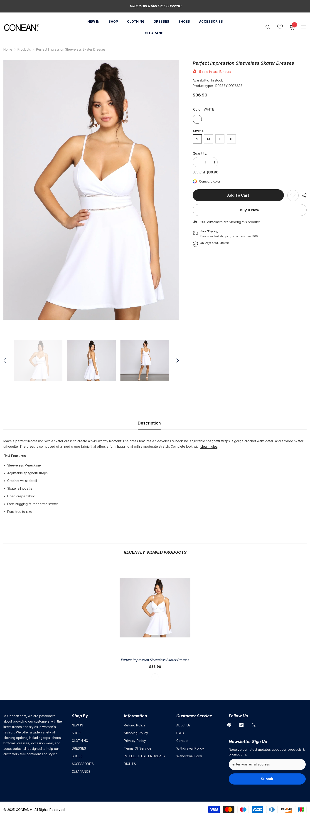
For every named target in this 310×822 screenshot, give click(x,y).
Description (149, 423)
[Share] (303, 195)
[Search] (268, 27)
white (155, 677)
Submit (267, 779)
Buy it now (249, 210)
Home (7, 49)
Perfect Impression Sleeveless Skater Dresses (155, 660)
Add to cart (238, 195)
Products (24, 49)
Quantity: (200, 153)
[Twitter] (253, 724)
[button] (4, 360)
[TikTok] (241, 724)
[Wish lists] (280, 27)
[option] (91, 190)
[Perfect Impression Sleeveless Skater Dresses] (155, 608)
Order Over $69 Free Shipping (156, 6)
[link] (293, 195)
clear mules (208, 446)
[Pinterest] (229, 724)
